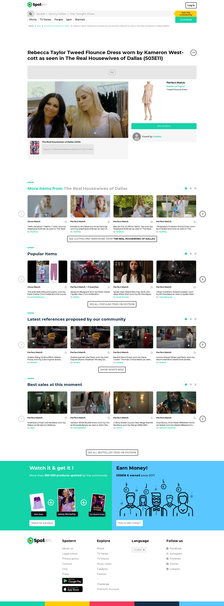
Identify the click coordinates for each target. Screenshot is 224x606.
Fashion (102, 574)
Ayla (32, 428)
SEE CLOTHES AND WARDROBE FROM (112, 238)
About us (67, 548)
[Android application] (72, 580)
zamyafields (79, 428)
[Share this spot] (193, 53)
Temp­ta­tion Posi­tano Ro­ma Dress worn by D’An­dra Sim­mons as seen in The (175, 227)
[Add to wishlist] (65, 221)
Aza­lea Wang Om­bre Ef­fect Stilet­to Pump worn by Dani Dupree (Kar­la (44, 358)
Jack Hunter (122, 297)
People (58, 19)
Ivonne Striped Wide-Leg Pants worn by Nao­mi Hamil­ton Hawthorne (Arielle (175, 358)
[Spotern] (37, 5)
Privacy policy (70, 558)
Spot (69, 19)
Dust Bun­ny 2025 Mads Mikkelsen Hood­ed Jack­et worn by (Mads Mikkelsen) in (175, 423)
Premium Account (108, 589)
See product (164, 126)
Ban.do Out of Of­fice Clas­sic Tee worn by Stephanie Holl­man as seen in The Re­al (133, 227)
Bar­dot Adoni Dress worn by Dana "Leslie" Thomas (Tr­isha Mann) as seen (132, 358)
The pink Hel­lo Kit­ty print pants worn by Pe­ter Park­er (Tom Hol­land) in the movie (47, 293)
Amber (33, 362)
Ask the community (186, 13)
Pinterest (175, 558)
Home (31, 26)
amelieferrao (37, 297)
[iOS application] (72, 589)
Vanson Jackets (167, 428)
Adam (76, 297)
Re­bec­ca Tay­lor (176, 86)
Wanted (80, 19)
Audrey (157, 136)
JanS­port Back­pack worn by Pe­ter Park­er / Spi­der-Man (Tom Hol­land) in (90, 293)
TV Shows (103, 558)
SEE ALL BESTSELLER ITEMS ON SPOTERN (112, 452)
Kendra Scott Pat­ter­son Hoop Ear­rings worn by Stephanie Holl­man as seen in (89, 227)
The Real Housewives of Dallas (57, 26)
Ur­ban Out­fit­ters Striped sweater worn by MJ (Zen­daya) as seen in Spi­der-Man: (176, 293)
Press (65, 574)
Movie (33, 19)
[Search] (30, 14)
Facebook (175, 548)
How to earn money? (129, 523)
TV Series (45, 19)
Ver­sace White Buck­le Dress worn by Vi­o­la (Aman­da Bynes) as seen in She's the (90, 423)
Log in (191, 5)
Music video (104, 563)
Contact (67, 563)
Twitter (174, 563)
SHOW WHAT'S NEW (112, 369)
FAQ (65, 569)
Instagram (176, 553)
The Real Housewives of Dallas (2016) (61, 142)
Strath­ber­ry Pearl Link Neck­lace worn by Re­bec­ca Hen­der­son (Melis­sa (46, 423)
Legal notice (69, 553)
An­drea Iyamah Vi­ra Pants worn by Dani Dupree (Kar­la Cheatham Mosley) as (89, 358)
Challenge (103, 584)
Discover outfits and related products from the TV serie (68, 149)
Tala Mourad (165, 297)
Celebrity (102, 569)
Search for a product (42, 523)
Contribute (186, 19)
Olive (119, 428)
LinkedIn (175, 569)
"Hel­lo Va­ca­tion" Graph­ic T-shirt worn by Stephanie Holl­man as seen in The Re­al (46, 227)
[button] (186, 188)
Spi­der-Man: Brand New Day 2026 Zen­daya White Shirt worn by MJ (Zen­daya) (132, 293)
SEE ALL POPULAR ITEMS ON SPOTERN (112, 304)
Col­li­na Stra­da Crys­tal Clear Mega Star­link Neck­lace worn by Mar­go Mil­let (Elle (133, 423)
